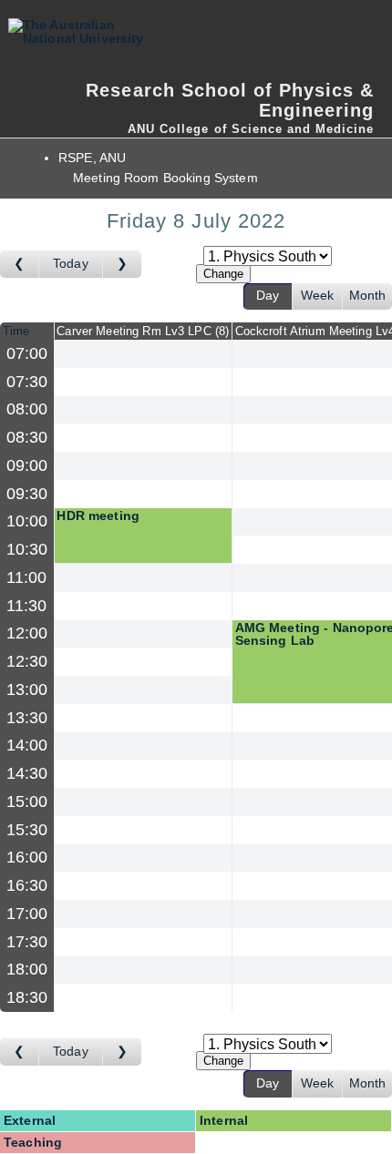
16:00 (27, 857)
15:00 (27, 801)
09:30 (27, 494)
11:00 (26, 577)
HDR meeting (98, 516)
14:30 (27, 773)
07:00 (27, 353)
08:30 (27, 437)
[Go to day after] (122, 264)
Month (368, 295)
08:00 (27, 409)
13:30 (27, 718)
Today (70, 264)
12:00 (27, 633)
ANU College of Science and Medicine (251, 129)
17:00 (27, 913)
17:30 (27, 942)
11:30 (26, 606)
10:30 (27, 549)
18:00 (27, 969)
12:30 (27, 661)
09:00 (27, 465)
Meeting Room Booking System (165, 178)
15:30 (27, 830)
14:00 (27, 745)
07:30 (27, 382)
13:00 (27, 689)
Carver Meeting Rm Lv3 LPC (141, 331)
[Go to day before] (19, 264)
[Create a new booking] (143, 354)
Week (318, 295)
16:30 (27, 885)
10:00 (27, 521)
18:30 (27, 997)
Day (267, 295)
